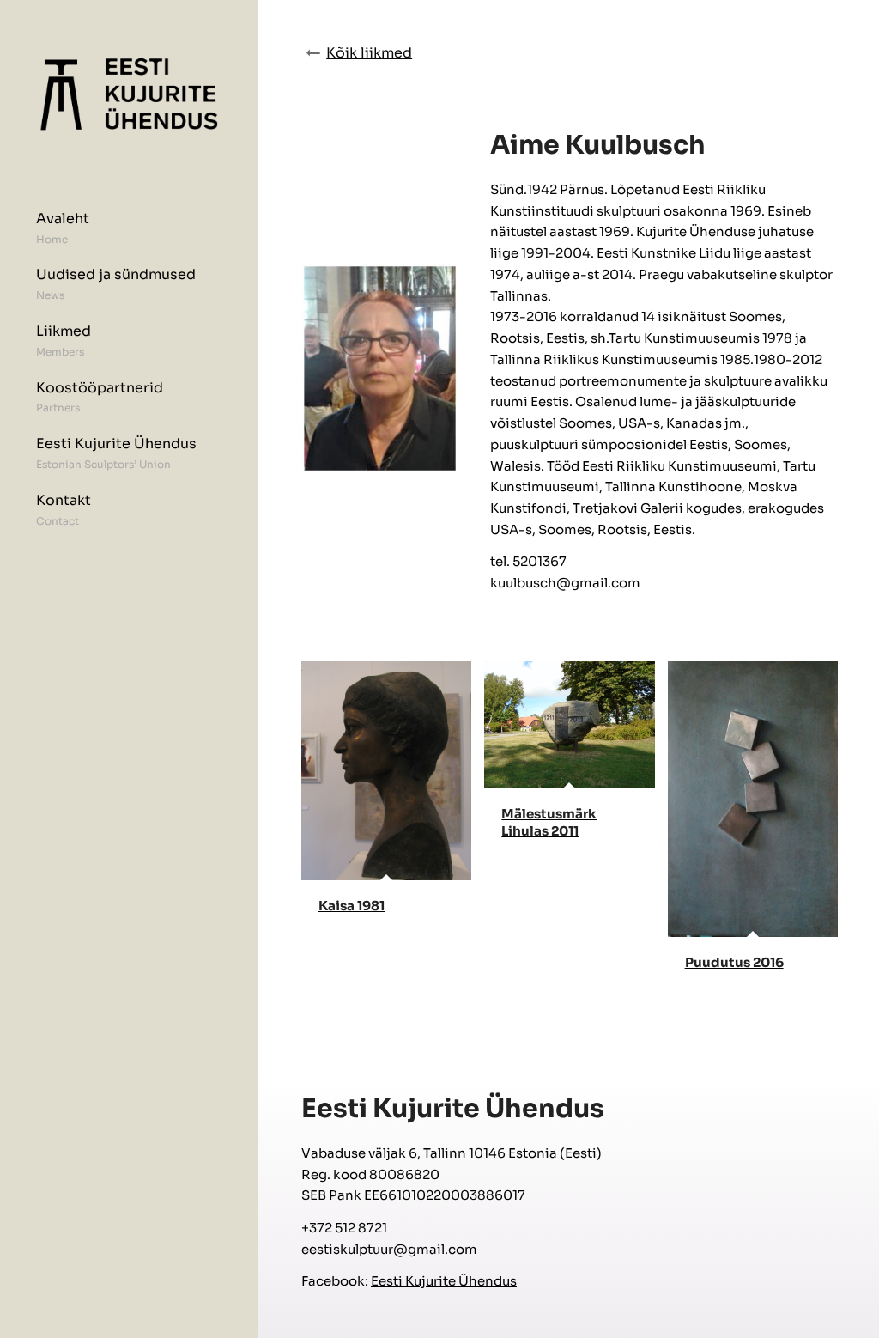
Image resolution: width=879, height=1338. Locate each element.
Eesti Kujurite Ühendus (444, 1281)
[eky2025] (128, 94)
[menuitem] (128, 234)
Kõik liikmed (369, 53)
